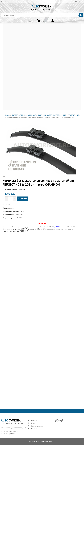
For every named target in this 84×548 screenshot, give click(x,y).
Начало (7, 115)
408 (77, 115)
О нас (33, 423)
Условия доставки (37, 426)
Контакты (34, 429)
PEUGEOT (71, 115)
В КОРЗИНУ (22, 199)
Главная (34, 420)
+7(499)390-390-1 (11, 433)
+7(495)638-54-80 (11, 431)
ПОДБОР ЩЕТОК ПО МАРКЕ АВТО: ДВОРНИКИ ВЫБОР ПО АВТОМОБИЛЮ (39, 115)
